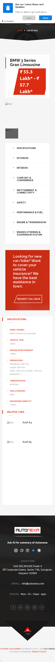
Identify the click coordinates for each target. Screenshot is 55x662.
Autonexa (49, 649)
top (28, 634)
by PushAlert (9, 21)
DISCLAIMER (15, 649)
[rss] (41, 607)
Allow (45, 17)
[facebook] (13, 607)
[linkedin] (27, 607)
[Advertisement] (27, 477)
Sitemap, (4, 649)
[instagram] (34, 607)
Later (29, 17)
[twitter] (20, 607)
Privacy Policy (39, 652)
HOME (20, 31)
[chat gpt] (16, 552)
